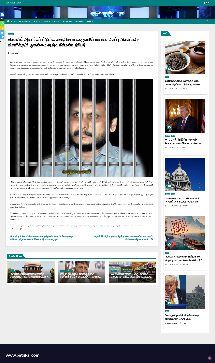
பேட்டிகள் (47, 22)
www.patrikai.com (107, 12)
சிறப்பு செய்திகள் (25, 22)
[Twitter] (2, 32)
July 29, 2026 (172, 89)
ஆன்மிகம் (55, 22)
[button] (208, 21)
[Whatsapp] (2, 23)
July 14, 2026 (172, 264)
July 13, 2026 (172, 323)
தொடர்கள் (79, 22)
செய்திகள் (37, 22)
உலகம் (167, 77)
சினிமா (89, 22)
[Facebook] (2, 14)
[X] (2, 19)
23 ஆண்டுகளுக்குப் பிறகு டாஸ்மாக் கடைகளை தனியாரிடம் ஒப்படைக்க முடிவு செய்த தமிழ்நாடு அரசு (132, 276)
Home (14, 22)
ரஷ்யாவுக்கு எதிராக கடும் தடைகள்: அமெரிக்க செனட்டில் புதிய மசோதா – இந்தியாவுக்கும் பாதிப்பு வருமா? (182, 202)
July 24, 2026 (172, 147)
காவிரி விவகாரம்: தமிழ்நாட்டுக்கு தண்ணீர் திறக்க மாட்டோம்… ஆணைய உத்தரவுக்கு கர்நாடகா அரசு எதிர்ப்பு (80, 276)
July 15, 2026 (172, 206)
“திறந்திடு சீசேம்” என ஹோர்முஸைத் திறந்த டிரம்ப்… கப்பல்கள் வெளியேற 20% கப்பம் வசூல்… (184, 260)
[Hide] (1, 41)
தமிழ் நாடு (11, 34)
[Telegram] (2, 37)
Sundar (185, 89)
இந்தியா (63, 270)
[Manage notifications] (210, 358)
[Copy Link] (2, 28)
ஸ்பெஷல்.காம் (67, 22)
